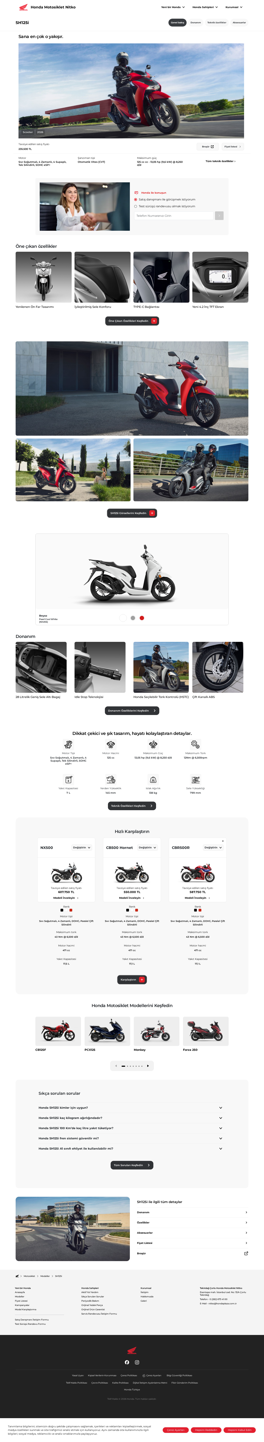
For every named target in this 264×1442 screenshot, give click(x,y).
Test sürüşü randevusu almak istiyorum (167, 206)
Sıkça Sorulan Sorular (92, 1296)
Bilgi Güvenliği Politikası (179, 1375)
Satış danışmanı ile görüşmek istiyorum (167, 199)
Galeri (144, 1301)
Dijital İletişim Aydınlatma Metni (150, 1382)
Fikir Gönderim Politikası (185, 1382)
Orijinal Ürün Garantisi (93, 1309)
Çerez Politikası (129, 1375)
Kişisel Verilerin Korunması (102, 1375)
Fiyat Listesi (21, 1301)
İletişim (145, 1292)
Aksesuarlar (239, 22)
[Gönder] (219, 215)
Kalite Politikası (120, 1382)
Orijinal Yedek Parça (92, 1305)
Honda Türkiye (132, 1389)
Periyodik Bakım (90, 1301)
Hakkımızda (147, 1296)
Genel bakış (177, 22)
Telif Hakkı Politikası (76, 1382)
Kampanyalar (22, 1305)
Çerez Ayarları (153, 1375)
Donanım (196, 22)
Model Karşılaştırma (25, 1309)
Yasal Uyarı (78, 1375)
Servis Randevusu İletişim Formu (99, 1314)
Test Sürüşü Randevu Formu (30, 1324)
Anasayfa (20, 1292)
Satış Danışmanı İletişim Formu (32, 1319)
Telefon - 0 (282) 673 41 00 (213, 1299)
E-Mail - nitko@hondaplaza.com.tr (218, 1303)
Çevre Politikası (99, 1382)
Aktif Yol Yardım (89, 1292)
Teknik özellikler (216, 22)
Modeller (19, 1296)
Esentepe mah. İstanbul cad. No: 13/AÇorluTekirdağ (223, 1293)
